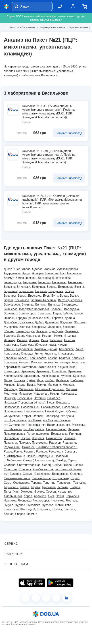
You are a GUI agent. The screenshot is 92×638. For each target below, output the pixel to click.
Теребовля (64, 482)
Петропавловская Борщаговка (47, 433)
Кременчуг (43, 371)
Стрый (75, 478)
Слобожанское (43, 469)
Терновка (79, 482)
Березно (9, 286)
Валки (74, 295)
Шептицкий (27, 509)
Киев (17, 269)
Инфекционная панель (50, 27)
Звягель (41, 331)
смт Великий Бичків (68, 469)
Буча (54, 295)
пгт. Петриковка (33, 429)
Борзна (79, 286)
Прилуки (24, 442)
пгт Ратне (34, 420)
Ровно (18, 451)
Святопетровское (28, 465)
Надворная (40, 393)
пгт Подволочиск (15, 420)
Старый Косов (41, 478)
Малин (41, 384)
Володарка (71, 309)
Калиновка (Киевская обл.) (38, 344)
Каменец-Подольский (18, 349)
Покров (25, 438)
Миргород (10, 389)
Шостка (57, 509)
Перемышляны (56, 429)
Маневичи (54, 384)
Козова (52, 358)
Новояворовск (33, 411)
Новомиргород (51, 407)
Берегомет (59, 282)
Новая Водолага (58, 402)
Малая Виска (26, 384)
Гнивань (9, 318)
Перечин (73, 429)
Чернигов (10, 500)
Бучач (64, 295)
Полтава (69, 438)
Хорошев (40, 496)
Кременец (28, 371)
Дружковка (26, 322)
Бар (62, 273)
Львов (26, 269)
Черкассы (72, 496)
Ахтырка (38, 273)
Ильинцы (70, 335)
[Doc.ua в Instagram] (36, 598)
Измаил (47, 335)
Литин (8, 380)
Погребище (11, 438)
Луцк (40, 380)
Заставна (69, 326)
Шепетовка (11, 509)
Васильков (22, 300)
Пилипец (75, 433)
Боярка (69, 291)
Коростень (78, 362)
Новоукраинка (13, 411)
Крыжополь (32, 375)
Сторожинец (60, 478)
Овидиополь (12, 416)
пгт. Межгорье (75, 424)
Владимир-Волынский (34, 309)
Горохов (57, 318)
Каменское (66, 349)
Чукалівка (33, 505)
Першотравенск (14, 433)
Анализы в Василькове (20, 27)
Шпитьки (69, 509)
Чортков (71, 500)
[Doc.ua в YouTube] (56, 598)
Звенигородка (25, 331)
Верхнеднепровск (70, 300)
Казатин (69, 340)
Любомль (77, 380)
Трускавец (49, 487)
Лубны (31, 380)
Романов (54, 451)
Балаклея (52, 273)
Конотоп (24, 362)
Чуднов (20, 505)
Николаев (53, 398)
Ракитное (28, 447)
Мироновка (26, 389)
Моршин (71, 389)
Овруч (26, 416)
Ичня (44, 340)
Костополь (29, 367)
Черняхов (57, 500)
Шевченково (63, 505)
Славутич (10, 469)
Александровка (67, 269)
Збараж (9, 331)
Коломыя (78, 358)
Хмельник (64, 491)
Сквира (78, 465)
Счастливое (21, 482)
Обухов (71, 411)
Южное (8, 514)
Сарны (72, 460)
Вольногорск (27, 313)
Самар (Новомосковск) (38, 460)
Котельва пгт (47, 367)
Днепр (8, 269)
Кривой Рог (59, 371)
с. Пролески (59, 456)
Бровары (10, 295)
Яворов (20, 514)
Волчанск (10, 313)
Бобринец (38, 286)
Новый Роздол (55, 411)
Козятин (64, 358)
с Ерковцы (69, 451)
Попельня (10, 442)
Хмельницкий (13, 496)
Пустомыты (39, 442)
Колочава (10, 362)
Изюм (58, 335)
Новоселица (70, 407)
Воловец (56, 309)
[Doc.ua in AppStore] (32, 582)
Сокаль (28, 473)
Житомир (80, 322)
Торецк (35, 487)
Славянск (25, 469)
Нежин (54, 393)
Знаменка (71, 331)
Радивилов (70, 442)
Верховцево (12, 304)
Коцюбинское (66, 367)
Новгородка (11, 407)
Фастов (39, 491)
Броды (21, 295)
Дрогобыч (10, 322)
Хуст (51, 496)
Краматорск (12, 371)
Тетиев (24, 487)
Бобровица (65, 286)
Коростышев (12, 367)
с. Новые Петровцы (36, 456)
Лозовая (19, 380)
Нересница (24, 398)
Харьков (49, 269)
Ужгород (27, 491)
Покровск (38, 438)
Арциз (26, 273)
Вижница (27, 304)
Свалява (9, 465)
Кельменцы (11, 353)
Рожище (41, 451)
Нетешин (40, 398)
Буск (46, 295)
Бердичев (29, 282)
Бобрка (51, 286)
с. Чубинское (12, 460)
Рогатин (29, 451)
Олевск (38, 416)
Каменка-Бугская (45, 349)
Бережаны (75, 282)
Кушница (79, 375)
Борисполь (26, 291)
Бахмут (9, 277)
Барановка (74, 273)
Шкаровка (43, 509)
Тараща (36, 482)
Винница (54, 304)
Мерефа (68, 384)
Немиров (10, 398)
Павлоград (51, 416)
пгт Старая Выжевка (57, 420)
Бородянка (55, 291)
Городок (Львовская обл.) (33, 318)
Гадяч (57, 313)
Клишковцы (65, 353)
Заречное (54, 326)
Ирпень (22, 340)
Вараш (8, 300)
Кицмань (50, 353)
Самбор (61, 460)
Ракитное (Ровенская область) (56, 447)
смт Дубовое (12, 473)
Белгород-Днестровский (54, 277)
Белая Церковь (25, 277)
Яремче (32, 514)
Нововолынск (30, 407)
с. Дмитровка (13, 456)
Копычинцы (62, 362)
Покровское (54, 438)
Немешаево (68, 393)
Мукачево (25, 393)
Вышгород (44, 313)
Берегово (44, 282)
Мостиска (10, 393)
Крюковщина (50, 375)
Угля (16, 491)
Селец (46, 465)
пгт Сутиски (12, 424)
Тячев (8, 491)
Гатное (78, 313)
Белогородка (12, 282)
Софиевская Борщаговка (51, 473)
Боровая (41, 291)
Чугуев (8, 505)
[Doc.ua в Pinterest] (67, 598)
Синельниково (62, 465)
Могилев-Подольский (49, 389)
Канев (79, 349)
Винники (40, 304)
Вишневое (10, 309)
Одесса (37, 269)
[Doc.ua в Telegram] (46, 598)
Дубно (39, 322)
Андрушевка (12, 273)
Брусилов (34, 295)
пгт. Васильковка (53, 424)
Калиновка (11, 344)
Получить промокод (68, 133)
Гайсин (67, 313)
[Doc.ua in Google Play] (60, 582)
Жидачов (66, 322)
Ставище (76, 473)
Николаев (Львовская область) (24, 402)
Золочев (9, 335)
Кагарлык (56, 340)
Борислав (10, 291)
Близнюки (23, 286)
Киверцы (27, 353)
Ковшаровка (38, 358)
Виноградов (69, 304)
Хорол (28, 496)
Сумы (7, 482)
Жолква (24, 326)
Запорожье (39, 326)
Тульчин (62, 487)
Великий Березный (43, 300)
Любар (49, 380)
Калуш (62, 344)
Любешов (62, 380)
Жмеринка (11, 326)
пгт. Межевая (13, 429)
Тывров (75, 487)
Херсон (51, 491)
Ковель (23, 358)
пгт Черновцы (30, 424)
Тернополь (11, 487)
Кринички (74, 371)
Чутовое (47, 505)
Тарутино (49, 482)
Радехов (55, 442)
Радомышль (12, 447)
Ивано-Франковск (28, 335)
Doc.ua (9, 622)
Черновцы (24, 500)
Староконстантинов (17, 478)
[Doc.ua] (6, 6)
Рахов (8, 451)
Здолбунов (56, 331)
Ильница (9, 340)
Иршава (34, 340)
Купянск (66, 375)
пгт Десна (67, 416)
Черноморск (41, 500)
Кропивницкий (13, 375)
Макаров (9, 384)
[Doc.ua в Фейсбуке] (25, 598)
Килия (38, 353)
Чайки (60, 496)
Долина (70, 318)
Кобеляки (10, 358)
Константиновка (42, 362)
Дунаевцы (51, 322)
